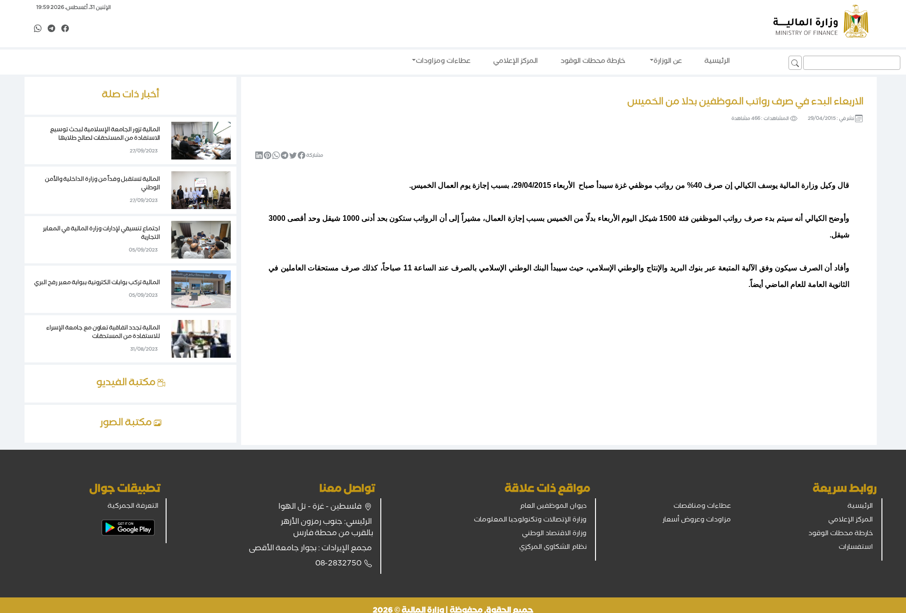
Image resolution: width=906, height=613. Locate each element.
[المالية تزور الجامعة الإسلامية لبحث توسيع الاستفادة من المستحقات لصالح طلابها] (201, 141)
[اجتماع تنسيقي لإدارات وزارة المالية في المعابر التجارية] (201, 241)
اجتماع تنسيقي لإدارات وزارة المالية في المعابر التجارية (101, 234)
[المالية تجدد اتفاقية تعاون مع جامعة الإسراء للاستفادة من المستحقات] (201, 340)
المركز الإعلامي (850, 520)
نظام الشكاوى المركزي (553, 548)
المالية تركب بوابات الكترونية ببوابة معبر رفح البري (97, 283)
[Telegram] (51, 29)
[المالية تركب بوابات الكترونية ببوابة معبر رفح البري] (201, 290)
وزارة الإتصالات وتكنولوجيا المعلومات (530, 520)
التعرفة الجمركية (133, 507)
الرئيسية (860, 507)
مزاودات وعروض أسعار (697, 520)
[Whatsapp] (38, 29)
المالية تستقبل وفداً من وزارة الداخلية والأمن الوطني (102, 184)
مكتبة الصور (127, 424)
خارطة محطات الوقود (840, 534)
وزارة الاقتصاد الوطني (554, 534)
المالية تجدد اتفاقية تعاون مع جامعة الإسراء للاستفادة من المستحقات (103, 333)
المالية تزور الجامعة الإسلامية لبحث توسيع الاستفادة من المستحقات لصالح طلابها (105, 134)
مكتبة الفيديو (127, 384)
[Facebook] (65, 29)
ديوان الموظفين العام (553, 507)
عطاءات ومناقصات (702, 507)
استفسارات (856, 548)
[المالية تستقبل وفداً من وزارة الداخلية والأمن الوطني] (201, 191)
